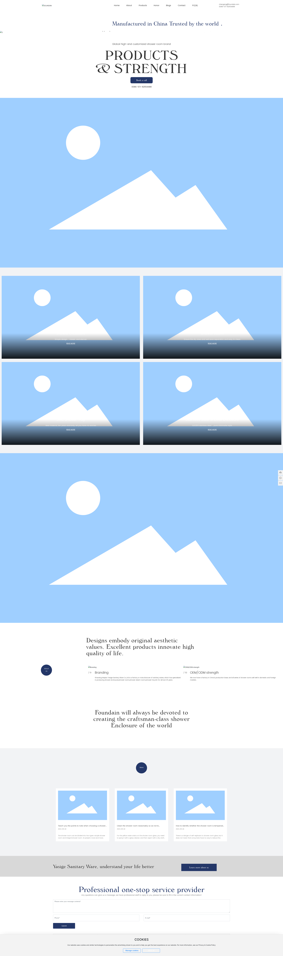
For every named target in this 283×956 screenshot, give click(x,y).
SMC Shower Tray (70, 419)
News (141, 767)
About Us (46, 669)
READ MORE (70, 343)
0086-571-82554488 (227, 6)
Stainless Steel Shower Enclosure (212, 419)
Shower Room (212, 333)
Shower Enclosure (70, 333)
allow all (151, 950)
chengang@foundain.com (229, 4)
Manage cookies (131, 950)
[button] (102, 31)
